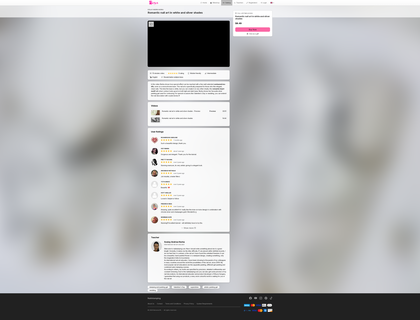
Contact (160, 304)
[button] (272, 2)
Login (264, 3)
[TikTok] (271, 298)
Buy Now (253, 29)
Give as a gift (254, 34)
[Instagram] (260, 298)
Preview (212, 111)
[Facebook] (250, 298)
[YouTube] (255, 298)
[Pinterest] (266, 298)
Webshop (216, 3)
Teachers (239, 3)
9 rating (181, 73)
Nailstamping (154, 298)
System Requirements (204, 304)
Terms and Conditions (173, 304)
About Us (151, 304)
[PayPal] (258, 310)
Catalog (228, 3)
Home (204, 3)
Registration (252, 3)
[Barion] (258, 305)
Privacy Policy (189, 304)
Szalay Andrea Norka (174, 242)
